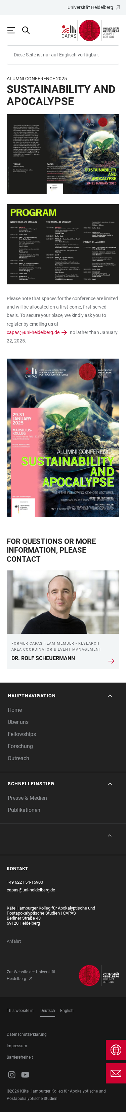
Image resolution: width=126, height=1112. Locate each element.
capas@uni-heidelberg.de (33, 332)
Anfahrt (14, 941)
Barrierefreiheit (20, 1057)
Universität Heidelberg (90, 7)
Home (15, 710)
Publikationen (24, 810)
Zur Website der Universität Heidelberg (31, 975)
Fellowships (22, 734)
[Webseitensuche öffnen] (29, 30)
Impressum (17, 1046)
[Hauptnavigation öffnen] (14, 30)
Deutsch (47, 1010)
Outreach (18, 758)
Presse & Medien (27, 798)
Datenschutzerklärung (27, 1034)
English (67, 1010)
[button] (60, 695)
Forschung (20, 746)
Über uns (18, 722)
